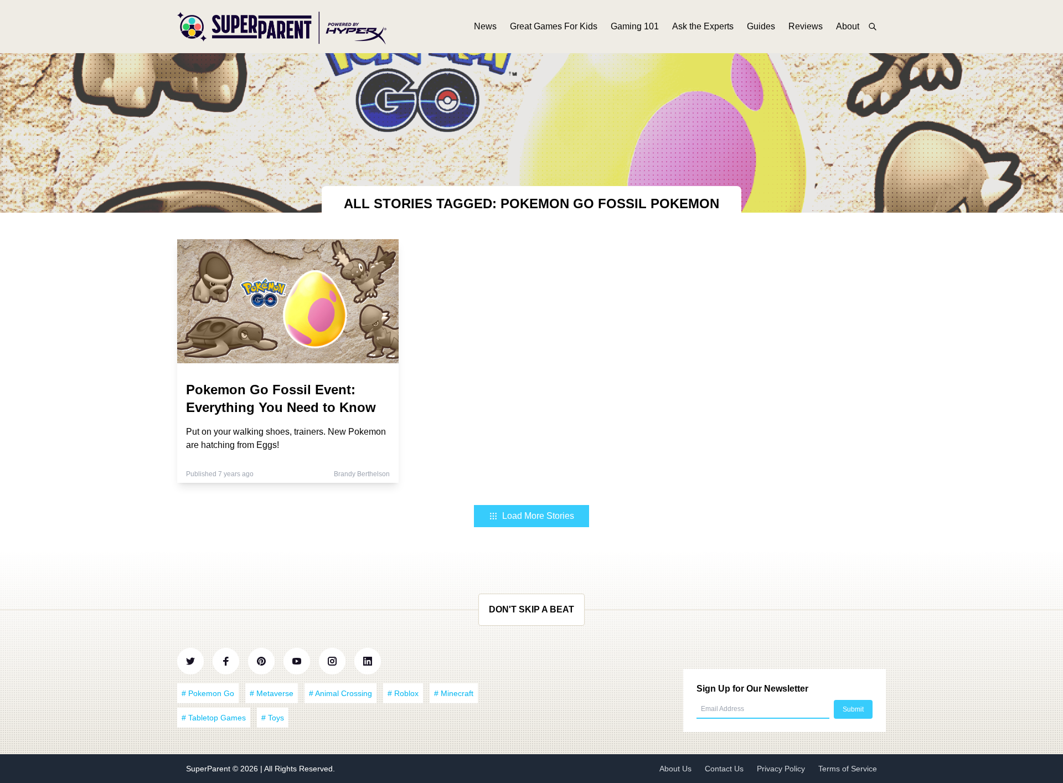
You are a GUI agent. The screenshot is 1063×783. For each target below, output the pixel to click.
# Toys (272, 717)
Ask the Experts (703, 26)
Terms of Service (847, 768)
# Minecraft (453, 693)
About (847, 26)
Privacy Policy (781, 768)
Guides (761, 26)
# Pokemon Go (208, 693)
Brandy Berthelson (362, 474)
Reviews (805, 26)
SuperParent (209, 768)
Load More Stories (538, 516)
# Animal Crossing (340, 693)
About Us (675, 768)
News (485, 26)
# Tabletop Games (214, 717)
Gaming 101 (635, 26)
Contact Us (724, 768)
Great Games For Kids (553, 26)
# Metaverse (271, 693)
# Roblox (403, 693)
